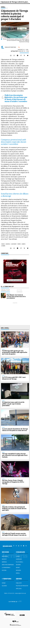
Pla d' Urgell (19, 562)
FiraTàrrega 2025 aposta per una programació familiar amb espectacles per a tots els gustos (14, 352)
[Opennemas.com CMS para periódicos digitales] (15, 601)
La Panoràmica (6, 567)
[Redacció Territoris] (2, 47)
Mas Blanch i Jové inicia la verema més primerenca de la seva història (16, 296)
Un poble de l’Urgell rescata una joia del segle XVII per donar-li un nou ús (14, 534)
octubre (3, 245)
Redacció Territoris (10, 47)
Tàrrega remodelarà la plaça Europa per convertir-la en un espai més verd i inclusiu (15, 455)
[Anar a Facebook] (14, 546)
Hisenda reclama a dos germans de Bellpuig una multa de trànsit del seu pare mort (14, 508)
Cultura (4, 570)
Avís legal (19, 588)
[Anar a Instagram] (21, 546)
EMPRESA (4, 562)
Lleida (17, 556)
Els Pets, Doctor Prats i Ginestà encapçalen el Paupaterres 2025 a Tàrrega (13, 482)
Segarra (18, 564)
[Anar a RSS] (26, 546)
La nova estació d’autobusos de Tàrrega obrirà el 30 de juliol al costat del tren (15, 429)
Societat (4, 559)
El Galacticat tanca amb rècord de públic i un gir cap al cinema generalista (13, 403)
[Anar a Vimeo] (23, 546)
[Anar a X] (16, 546)
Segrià (18, 567)
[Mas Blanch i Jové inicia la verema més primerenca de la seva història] (3, 295)
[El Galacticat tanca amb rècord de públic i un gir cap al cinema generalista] (15, 391)
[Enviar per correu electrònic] (10, 55)
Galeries (4, 585)
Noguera (18, 570)
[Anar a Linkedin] (18, 546)
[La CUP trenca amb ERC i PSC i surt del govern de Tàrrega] (15, 366)
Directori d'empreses (8, 564)
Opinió (3, 583)
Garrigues (19, 559)
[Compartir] (14, 55)
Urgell (3, 7)
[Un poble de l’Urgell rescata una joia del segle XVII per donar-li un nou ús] (15, 522)
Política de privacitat (22, 585)
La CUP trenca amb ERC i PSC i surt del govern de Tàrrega (14, 378)
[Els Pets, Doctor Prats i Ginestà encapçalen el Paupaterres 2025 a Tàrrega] (15, 469)
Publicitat (19, 583)
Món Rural (5, 556)
